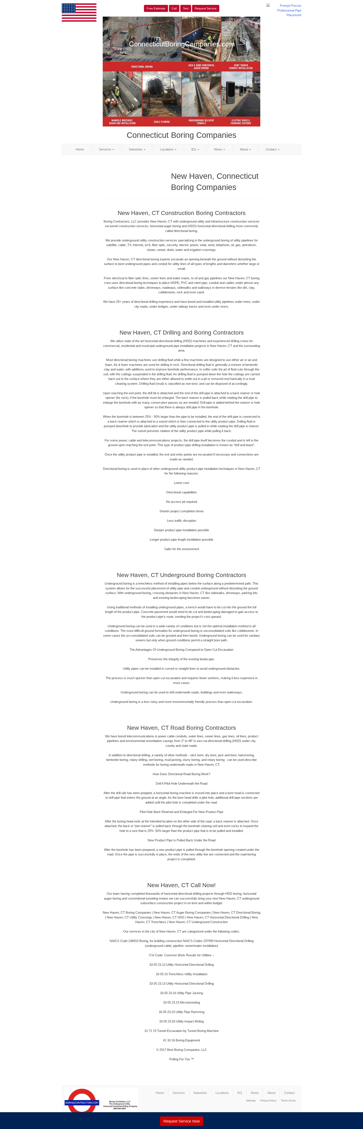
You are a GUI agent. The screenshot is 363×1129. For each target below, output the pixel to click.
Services (105, 149)
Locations (167, 149)
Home (80, 149)
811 (194, 149)
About (244, 149)
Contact (271, 149)
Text (185, 8)
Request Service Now (181, 1121)
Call (174, 8)
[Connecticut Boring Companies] (101, 1104)
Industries (136, 149)
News (218, 149)
